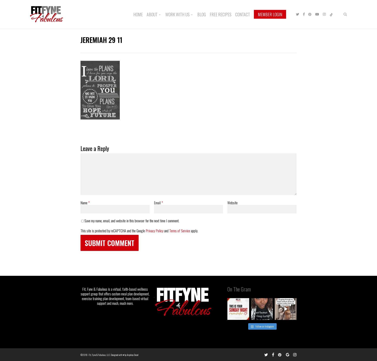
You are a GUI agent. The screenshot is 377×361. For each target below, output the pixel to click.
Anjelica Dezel (132, 354)
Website (232, 202)
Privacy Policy (154, 230)
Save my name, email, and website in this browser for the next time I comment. (131, 220)
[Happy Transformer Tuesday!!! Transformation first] (262, 309)
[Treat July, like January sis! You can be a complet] (285, 309)
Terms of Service (179, 230)
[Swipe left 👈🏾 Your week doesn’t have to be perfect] (238, 309)
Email (158, 202)
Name (85, 202)
